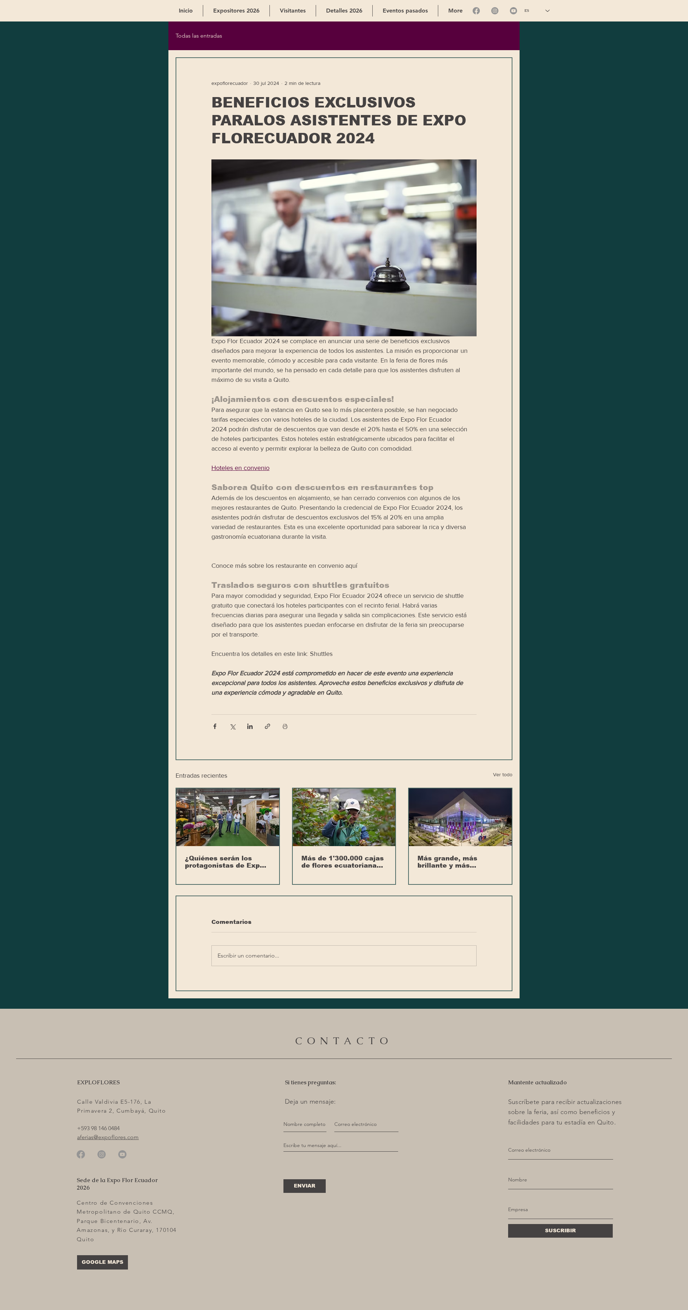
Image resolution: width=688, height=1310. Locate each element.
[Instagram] (494, 10)
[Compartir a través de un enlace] (267, 726)
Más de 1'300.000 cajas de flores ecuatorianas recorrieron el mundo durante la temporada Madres (342, 862)
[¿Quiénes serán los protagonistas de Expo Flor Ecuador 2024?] (227, 817)
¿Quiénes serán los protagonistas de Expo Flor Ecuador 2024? (224, 862)
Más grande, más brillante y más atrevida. (447, 862)
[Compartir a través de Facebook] (214, 726)
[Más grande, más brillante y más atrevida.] (460, 817)
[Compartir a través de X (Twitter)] (232, 726)
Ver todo (502, 774)
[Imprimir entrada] (285, 726)
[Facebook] (476, 10)
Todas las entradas (199, 35)
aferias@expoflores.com (108, 1137)
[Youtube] (513, 10)
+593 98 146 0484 (98, 1128)
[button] (293, 10)
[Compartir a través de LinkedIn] (250, 726)
